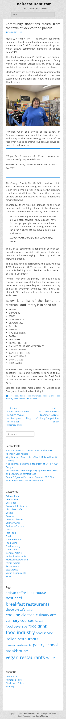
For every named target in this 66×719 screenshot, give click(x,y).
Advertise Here (14, 679)
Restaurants (12, 566)
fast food (39, 621)
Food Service (19, 398)
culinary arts (46, 615)
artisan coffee (16, 592)
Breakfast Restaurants (17, 506)
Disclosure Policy (15, 683)
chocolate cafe (15, 609)
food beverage (16, 626)
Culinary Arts (13, 522)
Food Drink (48, 395)
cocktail (30, 610)
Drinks (9, 529)
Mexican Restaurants (17, 559)
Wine (8, 576)
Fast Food (13, 395)
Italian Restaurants (16, 556)
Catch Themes (42, 716)
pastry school (45, 644)
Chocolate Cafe (14, 509)
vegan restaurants (25, 657)
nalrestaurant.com (34, 4)
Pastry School (13, 562)
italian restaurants (22, 638)
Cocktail (10, 512)
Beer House (12, 499)
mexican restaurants (18, 645)
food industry (20, 632)
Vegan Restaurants (16, 572)
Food (22, 395)
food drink (38, 626)
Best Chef (11, 502)
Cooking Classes (14, 519)
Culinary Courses (15, 526)
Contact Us (11, 676)
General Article (14, 552)
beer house (36, 592)
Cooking (10, 516)
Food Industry (13, 546)
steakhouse (17, 651)
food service (35, 398)
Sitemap (10, 686)
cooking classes (20, 614)
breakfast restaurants (28, 604)
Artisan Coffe (13, 495)
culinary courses (20, 620)
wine (50, 657)
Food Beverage (34, 395)
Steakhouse (12, 569)
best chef (14, 597)
